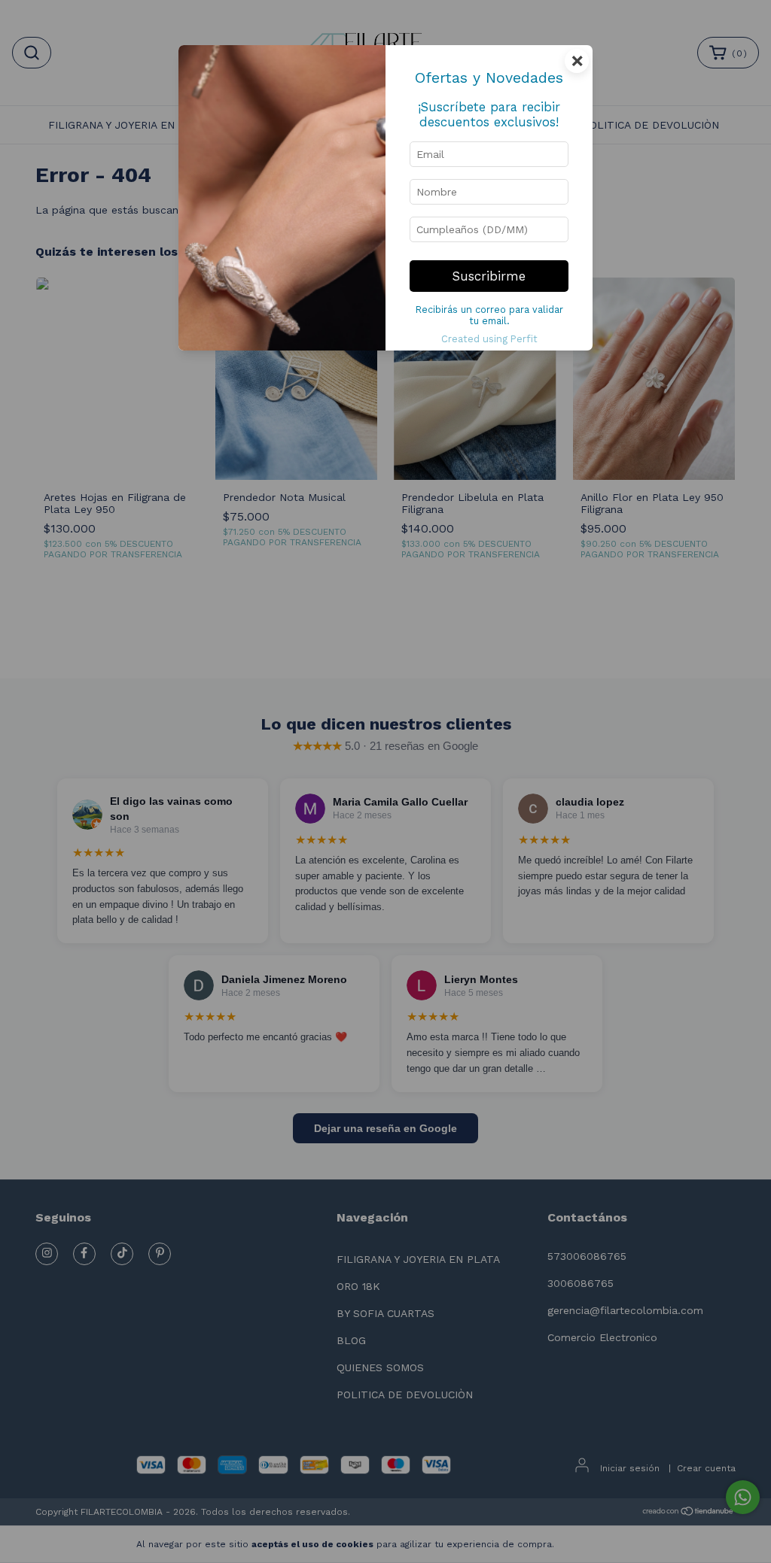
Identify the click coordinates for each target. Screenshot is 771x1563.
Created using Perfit (489, 338)
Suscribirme (489, 276)
